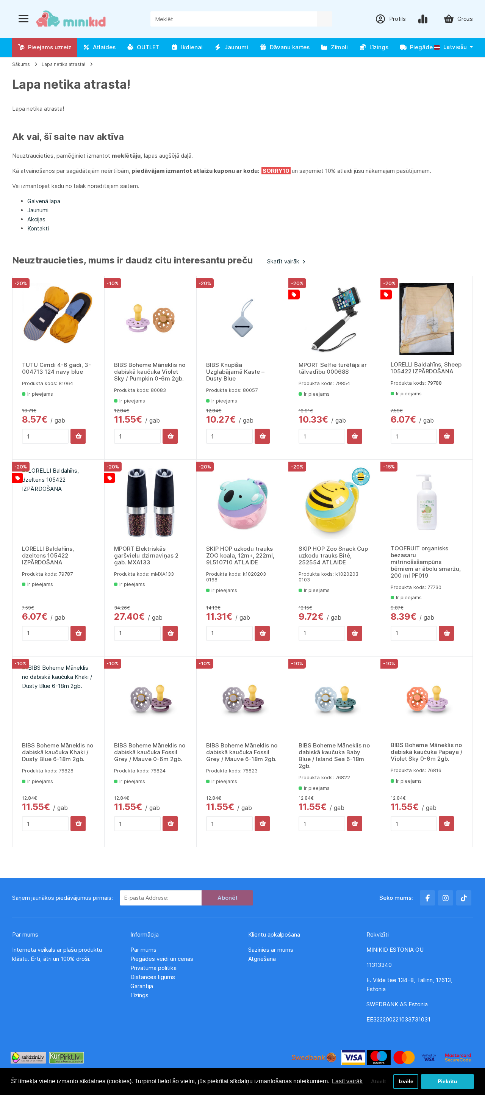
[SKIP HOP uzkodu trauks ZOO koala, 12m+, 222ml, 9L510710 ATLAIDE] (242, 502)
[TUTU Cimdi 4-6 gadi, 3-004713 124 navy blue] (58, 319)
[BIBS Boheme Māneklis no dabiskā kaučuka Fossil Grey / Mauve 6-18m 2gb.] (242, 699)
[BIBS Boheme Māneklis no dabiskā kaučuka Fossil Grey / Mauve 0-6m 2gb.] (150, 699)
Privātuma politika (154, 967)
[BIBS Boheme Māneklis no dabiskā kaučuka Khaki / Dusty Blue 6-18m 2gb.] (58, 699)
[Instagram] (445, 897)
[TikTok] (463, 897)
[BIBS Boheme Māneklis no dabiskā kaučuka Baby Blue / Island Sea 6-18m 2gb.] (335, 699)
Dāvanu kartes (288, 47)
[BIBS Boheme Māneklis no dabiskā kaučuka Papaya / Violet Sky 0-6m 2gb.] (427, 699)
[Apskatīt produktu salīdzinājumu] (424, 18)
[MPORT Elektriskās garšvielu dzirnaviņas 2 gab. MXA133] (150, 502)
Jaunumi (234, 47)
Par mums (143, 949)
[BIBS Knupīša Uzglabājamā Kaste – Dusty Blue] (242, 319)
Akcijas (36, 219)
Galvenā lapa (43, 201)
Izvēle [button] (406, 1081)
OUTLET (147, 47)
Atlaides (103, 47)
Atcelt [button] (378, 1081)
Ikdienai (190, 47)
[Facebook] (427, 897)
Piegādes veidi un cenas (161, 958)
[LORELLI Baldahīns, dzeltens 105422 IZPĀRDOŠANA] (58, 502)
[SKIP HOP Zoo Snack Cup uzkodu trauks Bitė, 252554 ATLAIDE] (335, 502)
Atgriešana (262, 958)
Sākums (21, 64)
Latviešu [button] (454, 46)
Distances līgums (153, 977)
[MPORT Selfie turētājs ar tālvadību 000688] (335, 319)
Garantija (141, 986)
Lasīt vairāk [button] (347, 1081)
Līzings (377, 47)
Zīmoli (338, 47)
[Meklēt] (324, 19)
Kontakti (38, 228)
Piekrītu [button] (447, 1081)
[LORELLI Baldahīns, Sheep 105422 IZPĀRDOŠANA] (427, 319)
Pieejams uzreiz (48, 47)
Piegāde (420, 47)
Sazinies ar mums (270, 949)
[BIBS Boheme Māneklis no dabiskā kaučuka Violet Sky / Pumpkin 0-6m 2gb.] (150, 319)
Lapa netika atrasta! (63, 64)
